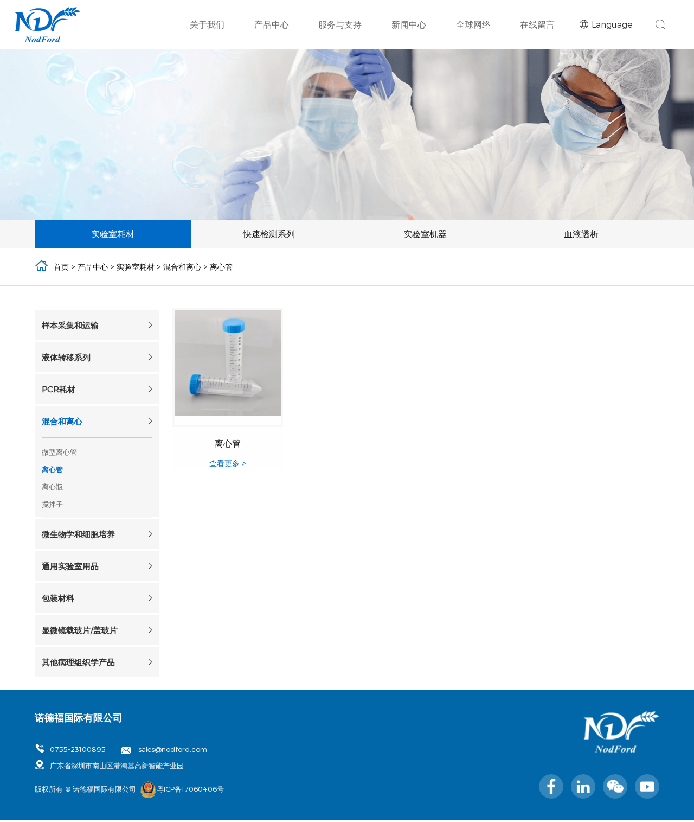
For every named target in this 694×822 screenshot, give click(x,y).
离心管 (221, 266)
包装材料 (282, 132)
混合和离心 (286, 117)
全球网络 (473, 24)
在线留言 (537, 24)
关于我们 (207, 24)
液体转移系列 (414, 101)
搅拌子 (52, 504)
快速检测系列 (390, 63)
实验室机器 (467, 63)
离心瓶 (52, 486)
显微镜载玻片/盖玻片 (426, 132)
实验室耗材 (313, 63)
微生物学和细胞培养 (425, 117)
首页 (61, 266)
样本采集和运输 (293, 101)
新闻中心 (408, 24)
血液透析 (535, 63)
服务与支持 (340, 24)
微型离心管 (59, 452)
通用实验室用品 (542, 117)
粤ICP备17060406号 (190, 789)
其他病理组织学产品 (550, 132)
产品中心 (271, 24)
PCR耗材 (532, 101)
